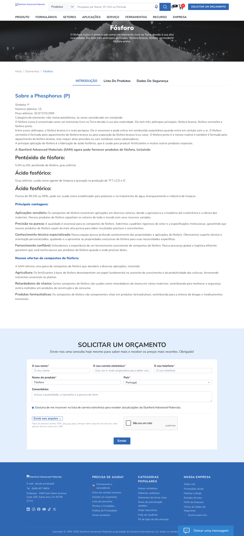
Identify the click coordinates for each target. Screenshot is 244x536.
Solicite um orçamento (104, 497)
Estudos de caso (193, 497)
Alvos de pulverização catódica (150, 503)
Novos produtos (101, 515)
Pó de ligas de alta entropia (153, 519)
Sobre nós (189, 484)
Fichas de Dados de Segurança (194, 508)
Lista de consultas (102, 501)
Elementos (32, 71)
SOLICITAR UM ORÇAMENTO (208, 6)
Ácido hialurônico (147, 510)
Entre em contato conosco (106, 492)
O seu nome (40, 365)
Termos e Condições (103, 506)
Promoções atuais (194, 488)
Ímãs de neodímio (148, 515)
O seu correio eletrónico (109, 365)
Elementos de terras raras (152, 497)
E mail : (40, 483)
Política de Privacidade (104, 510)
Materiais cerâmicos (149, 493)
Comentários (40, 389)
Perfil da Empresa (193, 502)
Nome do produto (44, 377)
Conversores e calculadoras (104, 486)
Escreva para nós (197, 515)
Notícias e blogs (192, 493)
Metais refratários (148, 488)
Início (18, 71)
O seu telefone (164, 365)
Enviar (122, 440)
